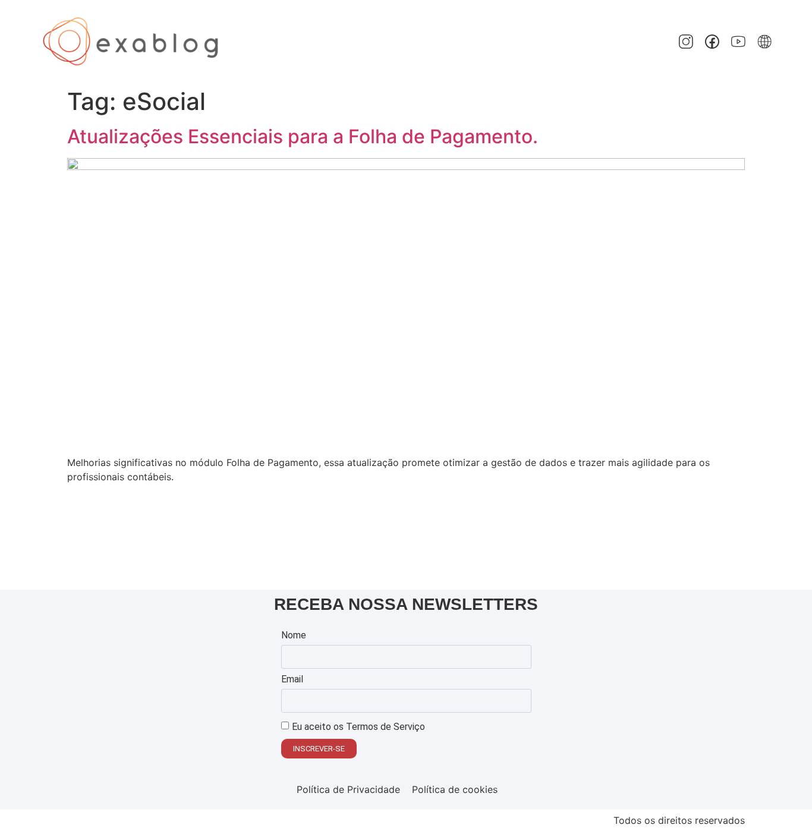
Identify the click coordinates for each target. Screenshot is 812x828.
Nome (293, 636)
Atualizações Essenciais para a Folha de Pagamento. (305, 136)
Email (292, 680)
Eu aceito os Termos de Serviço (358, 726)
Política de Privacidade (348, 789)
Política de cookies (455, 789)
